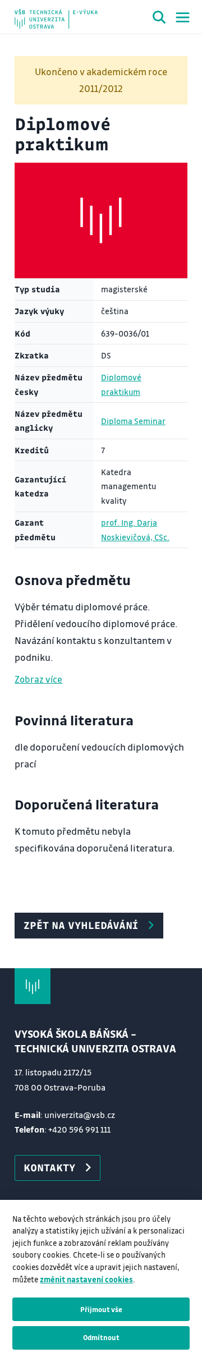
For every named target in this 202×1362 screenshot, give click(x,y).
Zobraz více (38, 679)
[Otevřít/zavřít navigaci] (183, 17)
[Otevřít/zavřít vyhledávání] (159, 19)
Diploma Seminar (133, 421)
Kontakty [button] (49, 1167)
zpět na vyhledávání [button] (81, 925)
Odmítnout (101, 1337)
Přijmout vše (101, 1309)
